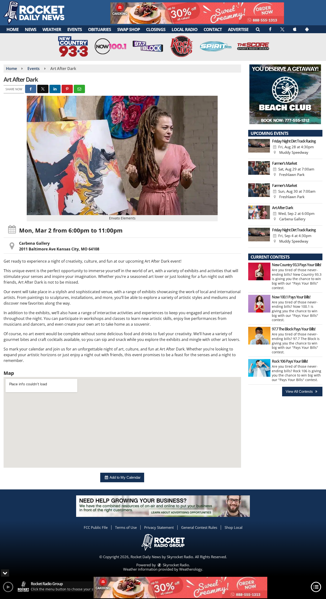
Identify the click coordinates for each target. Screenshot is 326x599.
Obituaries (99, 29)
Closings (155, 29)
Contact (213, 29)
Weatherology (190, 569)
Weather (51, 29)
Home (12, 29)
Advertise (238, 29)
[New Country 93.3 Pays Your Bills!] (259, 271)
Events (74, 29)
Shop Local (233, 527)
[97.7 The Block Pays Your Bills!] (259, 336)
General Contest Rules (199, 527)
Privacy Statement (159, 527)
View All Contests (300, 391)
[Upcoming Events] (259, 148)
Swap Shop (128, 29)
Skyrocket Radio (175, 564)
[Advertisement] (197, 13)
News (30, 29)
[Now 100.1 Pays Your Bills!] (259, 304)
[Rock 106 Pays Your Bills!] (259, 368)
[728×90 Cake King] (180, 587)
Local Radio (184, 29)
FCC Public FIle (96, 527)
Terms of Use (126, 527)
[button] (258, 29)
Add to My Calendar (125, 477)
